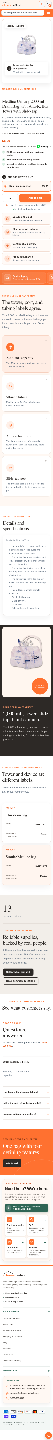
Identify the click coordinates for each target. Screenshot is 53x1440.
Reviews (7, 1348)
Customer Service (11, 1318)
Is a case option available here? (19, 1114)
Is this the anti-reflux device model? (22, 1103)
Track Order (9, 1324)
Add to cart (12, 1163)
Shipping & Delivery (12, 1336)
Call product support (18, 972)
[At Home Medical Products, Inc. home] (11, 4)
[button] (49, 4)
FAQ (5, 1342)
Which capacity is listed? (16, 1062)
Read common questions (20, 981)
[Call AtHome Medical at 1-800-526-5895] (48, 1435)
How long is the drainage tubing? (20, 1092)
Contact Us (8, 1354)
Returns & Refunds (12, 1330)
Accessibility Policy (12, 1360)
